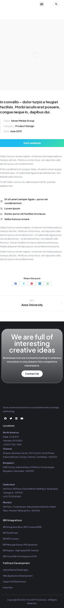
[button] (41, 4)
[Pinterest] (31, 283)
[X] (23, 283)
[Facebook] (15, 283)
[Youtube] (21, 418)
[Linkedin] (16, 418)
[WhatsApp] (47, 283)
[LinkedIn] (39, 283)
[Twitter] (10, 418)
